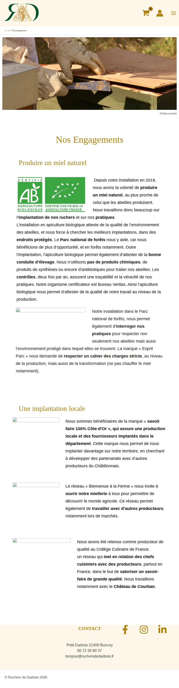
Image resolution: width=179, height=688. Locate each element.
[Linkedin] (162, 629)
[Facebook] (125, 629)
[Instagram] (143, 629)
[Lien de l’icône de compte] (159, 13)
